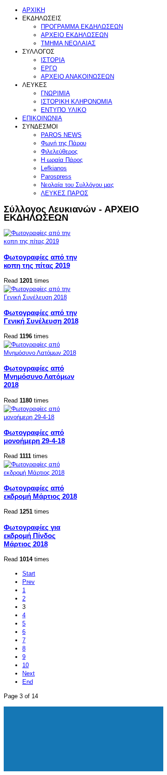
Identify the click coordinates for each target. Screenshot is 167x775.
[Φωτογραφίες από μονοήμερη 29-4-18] (44, 417)
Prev (28, 581)
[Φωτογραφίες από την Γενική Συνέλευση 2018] (44, 297)
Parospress (56, 176)
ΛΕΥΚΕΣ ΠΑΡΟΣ (64, 193)
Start (28, 573)
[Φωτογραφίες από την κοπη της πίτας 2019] (44, 241)
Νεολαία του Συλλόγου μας (77, 184)
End (27, 681)
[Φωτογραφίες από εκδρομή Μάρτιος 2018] (44, 472)
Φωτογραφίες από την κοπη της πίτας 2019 (40, 261)
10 (25, 665)
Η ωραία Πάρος (62, 159)
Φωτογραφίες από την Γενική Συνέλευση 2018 (41, 317)
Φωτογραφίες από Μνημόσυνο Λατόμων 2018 (39, 376)
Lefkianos (54, 168)
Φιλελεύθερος (59, 151)
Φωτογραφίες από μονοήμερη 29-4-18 (34, 436)
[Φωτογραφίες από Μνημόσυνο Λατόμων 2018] (44, 352)
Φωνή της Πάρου (63, 143)
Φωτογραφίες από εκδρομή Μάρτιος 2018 (40, 492)
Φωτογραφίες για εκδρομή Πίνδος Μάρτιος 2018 (32, 535)
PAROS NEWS (61, 134)
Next (28, 673)
